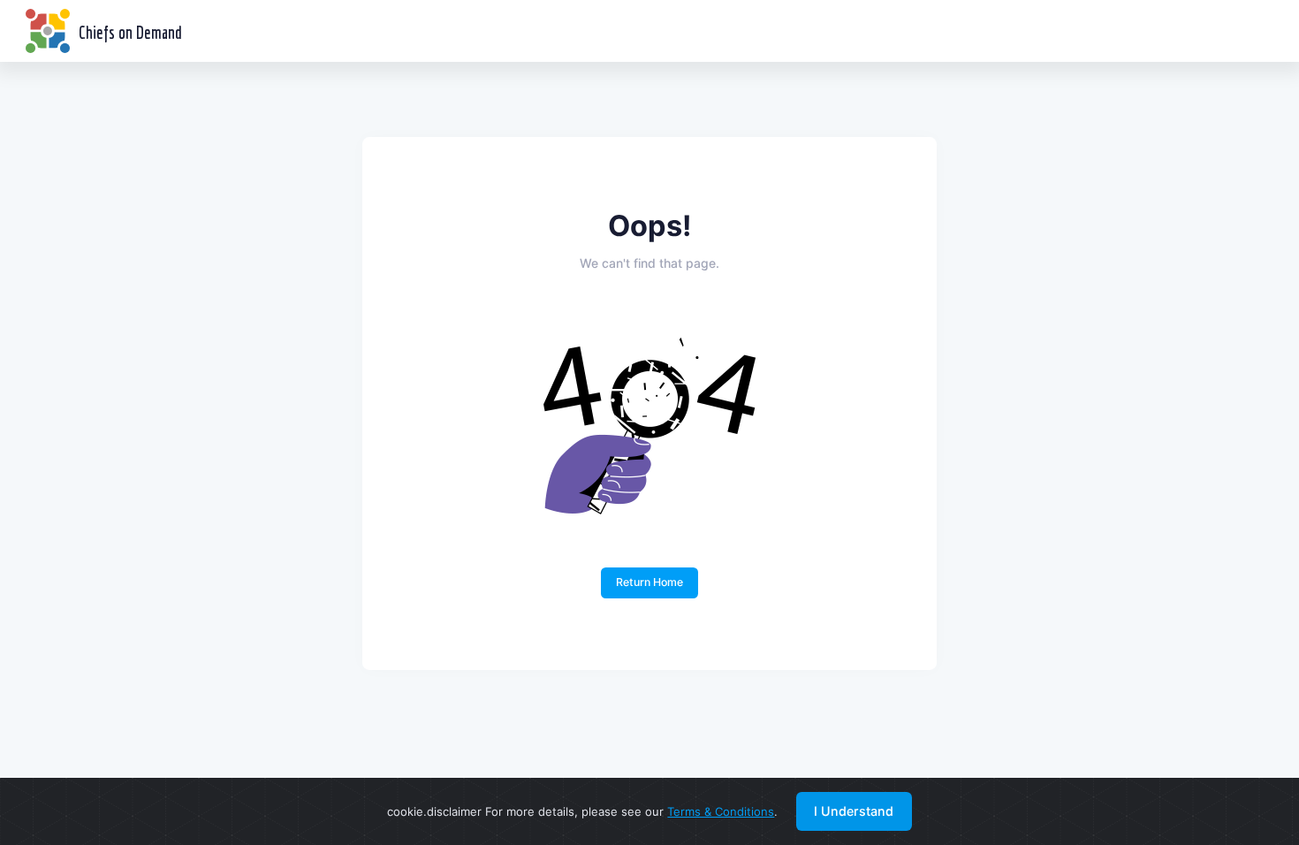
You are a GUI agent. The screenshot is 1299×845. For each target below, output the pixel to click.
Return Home (649, 582)
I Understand (853, 810)
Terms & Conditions (720, 811)
